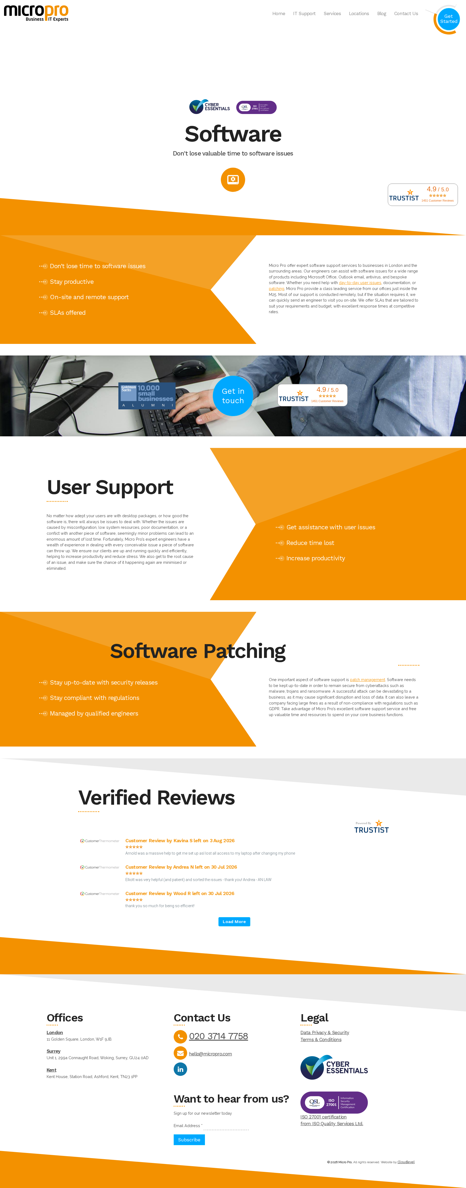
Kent (51, 1070)
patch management (367, 679)
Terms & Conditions (320, 1039)
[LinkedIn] (180, 1069)
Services (332, 13)
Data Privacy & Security (324, 1032)
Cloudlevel (406, 1162)
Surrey (53, 1051)
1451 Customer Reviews (438, 200)
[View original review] (102, 842)
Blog (381, 13)
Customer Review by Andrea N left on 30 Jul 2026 (181, 867)
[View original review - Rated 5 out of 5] (134, 847)
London (55, 1032)
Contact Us (406, 13)
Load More (234, 921)
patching (276, 288)
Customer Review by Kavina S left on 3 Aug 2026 (179, 840)
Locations (359, 13)
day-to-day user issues (360, 282)
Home (278, 13)
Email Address (188, 1125)
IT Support (304, 13)
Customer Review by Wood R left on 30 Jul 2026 (179, 893)
